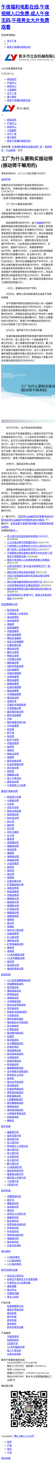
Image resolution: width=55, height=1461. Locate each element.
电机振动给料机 (15, 1235)
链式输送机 (13, 987)
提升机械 (6, 1126)
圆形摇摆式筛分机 (16, 722)
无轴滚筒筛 (13, 895)
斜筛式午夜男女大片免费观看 (22, 1279)
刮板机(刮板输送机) (17, 1012)
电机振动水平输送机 (17, 1022)
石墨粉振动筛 (14, 645)
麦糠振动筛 (13, 775)
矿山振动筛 (13, 937)
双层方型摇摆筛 (15, 642)
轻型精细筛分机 (9, 604)
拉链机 (10, 1036)
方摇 (9, 719)
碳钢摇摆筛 (13, 684)
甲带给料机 (13, 1228)
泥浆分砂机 (13, 807)
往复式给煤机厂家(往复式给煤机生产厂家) (29, 566)
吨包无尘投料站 (15, 1276)
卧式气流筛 (13, 740)
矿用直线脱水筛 (15, 884)
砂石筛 (10, 828)
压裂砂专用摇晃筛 (16, 705)
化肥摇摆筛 (13, 677)
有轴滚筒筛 (13, 891)
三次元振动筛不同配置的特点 (22, 542)
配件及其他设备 (9, 1270)
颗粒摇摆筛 (13, 680)
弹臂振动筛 (13, 856)
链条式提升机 (14, 1135)
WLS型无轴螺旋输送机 (19, 980)
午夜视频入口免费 (16, 785)
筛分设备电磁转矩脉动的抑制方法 (24, 582)
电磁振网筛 (13, 916)
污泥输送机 (13, 1015)
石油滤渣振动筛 (15, 764)
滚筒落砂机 (13, 842)
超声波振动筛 (14, 761)
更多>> (14, 530)
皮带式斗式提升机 (16, 1214)
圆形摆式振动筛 (15, 712)
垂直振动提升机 (15, 1174)
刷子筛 (10, 733)
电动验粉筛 (13, 620)
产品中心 (11, 83)
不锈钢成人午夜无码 (17, 613)
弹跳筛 (10, 853)
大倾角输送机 (14, 1001)
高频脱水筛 (13, 905)
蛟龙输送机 (13, 1064)
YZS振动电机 (14, 1260)
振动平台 (11, 1290)
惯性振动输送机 (15, 1092)
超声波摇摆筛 (14, 635)
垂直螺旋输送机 (15, 1068)
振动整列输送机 (15, 1033)
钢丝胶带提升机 (15, 1171)
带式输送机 (13, 1008)
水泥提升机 (13, 1156)
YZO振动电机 (14, 1264)
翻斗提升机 (13, 1163)
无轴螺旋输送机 (15, 984)
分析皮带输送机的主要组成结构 (23, 585)
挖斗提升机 (13, 1142)
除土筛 (10, 821)
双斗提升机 (13, 1160)
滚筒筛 (10, 951)
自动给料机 (13, 1207)
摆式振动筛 (13, 698)
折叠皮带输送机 (15, 1089)
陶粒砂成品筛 (14, 811)
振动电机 (6, 1251)
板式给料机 (13, 1221)
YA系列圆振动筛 (15, 954)
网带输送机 (13, 994)
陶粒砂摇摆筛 (14, 638)
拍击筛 (10, 736)
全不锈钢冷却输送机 (17, 1071)
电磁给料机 (13, 1238)
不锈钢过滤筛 (14, 659)
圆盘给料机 (13, 1217)
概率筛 (10, 839)
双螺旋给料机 (14, 1196)
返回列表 (6, 179)
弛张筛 (10, 870)
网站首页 (11, 79)
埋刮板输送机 (14, 991)
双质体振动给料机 (16, 1224)
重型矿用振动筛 (9, 791)
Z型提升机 (12, 1185)
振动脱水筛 (13, 965)
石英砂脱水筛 (14, 881)
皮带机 (10, 1078)
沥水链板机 (13, 1026)
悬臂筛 (10, 919)
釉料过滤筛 (13, 652)
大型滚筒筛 (13, 863)
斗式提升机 (13, 1181)
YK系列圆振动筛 (16, 958)
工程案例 (11, 90)
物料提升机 (13, 1139)
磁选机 (10, 867)
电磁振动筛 (13, 846)
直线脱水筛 (13, 902)
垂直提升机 (13, 1132)
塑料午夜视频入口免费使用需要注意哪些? (28, 560)
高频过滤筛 (13, 754)
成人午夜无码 (14, 778)
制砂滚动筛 (13, 818)
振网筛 (10, 877)
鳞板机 (10, 1120)
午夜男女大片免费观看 (19, 1283)
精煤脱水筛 (13, 898)
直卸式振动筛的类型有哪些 (21, 572)
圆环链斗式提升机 (16, 1178)
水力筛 (10, 835)
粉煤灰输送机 (14, 1061)
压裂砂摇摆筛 (14, 673)
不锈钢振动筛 (14, 708)
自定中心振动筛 (15, 930)
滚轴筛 (39, 223)
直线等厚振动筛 (15, 968)
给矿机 (10, 1200)
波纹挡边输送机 (15, 1110)
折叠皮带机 (13, 1047)
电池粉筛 (11, 849)
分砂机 (10, 804)
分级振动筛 (13, 800)
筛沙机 (10, 923)
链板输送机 (13, 1106)
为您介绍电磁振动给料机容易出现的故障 (28, 576)
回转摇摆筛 (13, 627)
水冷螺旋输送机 (15, 1043)
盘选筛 (10, 825)
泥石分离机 (13, 832)
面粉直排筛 (13, 663)
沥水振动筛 (13, 768)
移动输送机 (13, 1085)
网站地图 (6, 1458)
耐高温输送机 (14, 1096)
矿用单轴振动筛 (15, 944)
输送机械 (6, 974)
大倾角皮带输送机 (16, 1113)
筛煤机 (10, 926)
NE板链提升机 (14, 1167)
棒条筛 (10, 947)
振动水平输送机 (15, 1082)
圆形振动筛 (13, 782)
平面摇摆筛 (13, 631)
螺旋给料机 (13, 1203)
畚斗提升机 (13, 1149)
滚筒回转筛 (13, 888)
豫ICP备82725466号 (24, 1436)
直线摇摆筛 (13, 691)
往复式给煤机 (14, 1245)
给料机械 (6, 1190)
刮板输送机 (13, 1117)
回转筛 (10, 771)
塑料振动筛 (13, 649)
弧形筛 (10, 961)
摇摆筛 (10, 757)
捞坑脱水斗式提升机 (17, 1146)
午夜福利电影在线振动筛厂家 (27, 147)
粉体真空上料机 (15, 1075)
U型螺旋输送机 (15, 1099)
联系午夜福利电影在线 (19, 47)
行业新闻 (10, 150)
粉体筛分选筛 (14, 797)
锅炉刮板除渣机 (15, 1019)
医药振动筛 (13, 610)
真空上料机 (13, 1297)
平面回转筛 (13, 743)
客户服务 (11, 97)
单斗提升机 (13, 1153)
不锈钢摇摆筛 (14, 694)
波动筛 (10, 874)
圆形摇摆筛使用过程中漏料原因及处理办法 (29, 589)
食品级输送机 (14, 1050)
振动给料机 (13, 1242)
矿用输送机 (13, 1029)
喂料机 (10, 1210)
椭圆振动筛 (13, 912)
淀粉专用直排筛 (15, 666)
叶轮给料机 (13, 1231)
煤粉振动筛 (13, 940)
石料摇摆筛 (13, 670)
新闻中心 (11, 86)
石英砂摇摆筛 (14, 687)
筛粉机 (10, 750)
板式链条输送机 (15, 1054)
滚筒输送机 (13, 998)
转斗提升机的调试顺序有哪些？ (28, 536)
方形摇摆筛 (13, 726)
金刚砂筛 (11, 701)
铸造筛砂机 (13, 814)
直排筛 (10, 747)
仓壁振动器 (13, 1293)
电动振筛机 (13, 617)
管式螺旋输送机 (15, 1103)
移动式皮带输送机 (16, 1005)
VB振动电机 (13, 1257)
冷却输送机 (13, 1057)
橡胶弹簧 (11, 1286)
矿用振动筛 (13, 909)
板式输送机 (13, 1040)
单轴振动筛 (13, 860)
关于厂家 (11, 41)
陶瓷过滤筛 (13, 656)
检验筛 (10, 729)
